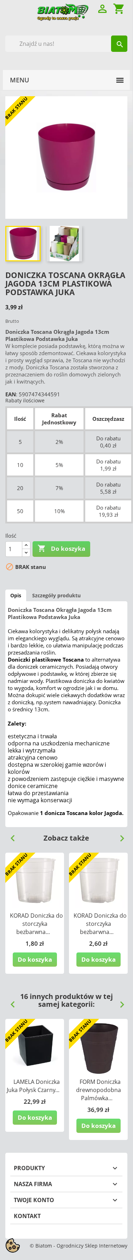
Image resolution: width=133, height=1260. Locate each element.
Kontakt (27, 1216)
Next (119, 835)
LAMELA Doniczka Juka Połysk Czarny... (33, 1086)
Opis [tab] (15, 595)
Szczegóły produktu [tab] (56, 595)
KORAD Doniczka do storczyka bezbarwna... (36, 924)
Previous (9, 835)
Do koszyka (61, 548)
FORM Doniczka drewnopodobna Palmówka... (98, 1090)
